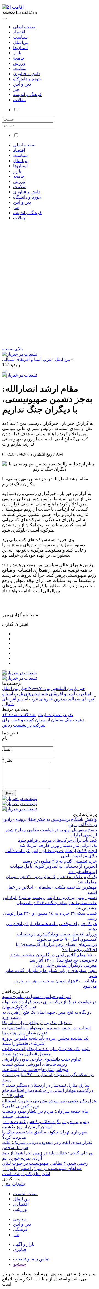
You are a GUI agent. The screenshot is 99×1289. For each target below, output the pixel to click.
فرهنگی (20, 1229)
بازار (17, 52)
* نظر (7, 760)
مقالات (19, 99)
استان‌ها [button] (20, 165)
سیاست (20, 37)
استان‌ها (20, 47)
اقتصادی (21, 1204)
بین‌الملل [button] (21, 160)
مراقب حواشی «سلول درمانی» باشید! (36, 996)
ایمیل (7, 749)
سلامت (19, 68)
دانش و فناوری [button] (26, 192)
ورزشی (20, 1209)
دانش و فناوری (26, 73)
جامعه (18, 58)
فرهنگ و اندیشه (27, 94)
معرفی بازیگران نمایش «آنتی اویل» (65, 965)
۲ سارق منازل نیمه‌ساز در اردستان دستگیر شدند (45, 1085)
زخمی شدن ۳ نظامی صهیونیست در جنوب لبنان (45, 1163)
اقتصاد (19, 32)
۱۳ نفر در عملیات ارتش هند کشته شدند (37, 714)
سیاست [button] (20, 155)
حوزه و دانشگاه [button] (27, 197)
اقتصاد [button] (19, 150)
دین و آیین (22, 84)
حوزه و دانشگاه (27, 79)
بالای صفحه (12, 349)
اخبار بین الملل (15, 688)
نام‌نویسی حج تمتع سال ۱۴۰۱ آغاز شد (63, 960)
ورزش (19, 63)
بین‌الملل (21, 42)
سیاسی (20, 1219)
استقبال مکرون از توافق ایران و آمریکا (37, 1022)
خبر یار (79, 688)
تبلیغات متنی (13, 1184)
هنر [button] (16, 207)
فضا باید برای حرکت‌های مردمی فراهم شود (57, 840)
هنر (16, 89)
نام (4, 738)
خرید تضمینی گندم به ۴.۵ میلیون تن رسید (60, 861)
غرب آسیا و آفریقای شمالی (26, 359)
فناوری (19, 1249)
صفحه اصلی (24, 26)
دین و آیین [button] (22, 202)
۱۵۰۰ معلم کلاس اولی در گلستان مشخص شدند (53, 954)
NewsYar (37, 688)
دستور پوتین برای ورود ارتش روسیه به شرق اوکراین (50, 897)
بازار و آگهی (23, 1244)
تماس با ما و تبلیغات (31, 1259)
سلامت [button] (19, 186)
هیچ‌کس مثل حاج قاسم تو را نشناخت (35, 1069)
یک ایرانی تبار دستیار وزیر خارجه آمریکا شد (58, 845)
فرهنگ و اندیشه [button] (27, 212)
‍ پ (4, 370)
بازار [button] (17, 171)
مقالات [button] (19, 218)
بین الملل (65, 688)
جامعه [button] (18, 176)
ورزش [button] (19, 181)
